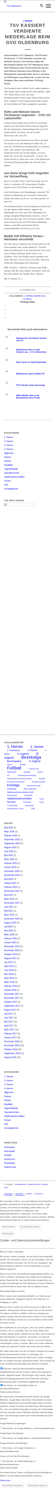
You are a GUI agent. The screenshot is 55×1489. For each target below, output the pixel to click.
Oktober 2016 (10, 1049)
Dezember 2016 (12, 1041)
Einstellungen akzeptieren (12, 1485)
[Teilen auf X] (8, 309)
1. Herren (27, 21)
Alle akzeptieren (8, 1227)
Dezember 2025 (12, 839)
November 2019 (12, 950)
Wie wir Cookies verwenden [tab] (11, 1252)
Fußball (27, 299)
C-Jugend (34, 761)
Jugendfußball (10, 469)
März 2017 (9, 1029)
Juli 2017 (8, 1013)
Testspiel (11, 802)
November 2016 (12, 1045)
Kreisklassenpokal (38, 782)
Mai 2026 (8, 827)
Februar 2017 (10, 1033)
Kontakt (7, 1155)
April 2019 (9, 966)
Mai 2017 (8, 1021)
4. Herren (8, 449)
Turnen (7, 481)
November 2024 (12, 875)
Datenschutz (10, 1167)
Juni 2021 (8, 906)
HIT (8, 775)
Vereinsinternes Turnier (15, 809)
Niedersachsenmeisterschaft (20, 792)
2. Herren (8, 441)
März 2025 (9, 859)
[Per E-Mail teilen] (8, 317)
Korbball (42, 778)
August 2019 (10, 958)
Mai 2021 (8, 910)
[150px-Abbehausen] (23, 6)
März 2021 (9, 914)
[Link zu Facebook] (48, 1190)
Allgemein (8, 453)
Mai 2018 (8, 974)
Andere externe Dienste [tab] (10, 1392)
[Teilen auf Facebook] (8, 305)
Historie (40, 772)
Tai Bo (41, 799)
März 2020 (9, 934)
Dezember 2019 (12, 946)
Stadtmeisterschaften (14, 477)
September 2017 (12, 1005)
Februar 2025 (10, 863)
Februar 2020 (10, 938)
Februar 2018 (10, 986)
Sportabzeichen (11, 473)
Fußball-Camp (34, 769)
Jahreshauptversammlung (26, 775)
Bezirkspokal (14, 761)
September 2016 (12, 1053)
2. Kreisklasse (13, 750)
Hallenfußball (11, 772)
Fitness (7, 461)
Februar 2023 (10, 887)
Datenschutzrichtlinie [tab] (9, 1468)
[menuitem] (40, 6)
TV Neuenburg (12, 805)
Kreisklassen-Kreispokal (15, 782)
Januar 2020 (10, 942)
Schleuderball (12, 795)
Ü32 (6, 484)
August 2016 (10, 1057)
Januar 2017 (10, 1037)
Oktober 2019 (10, 954)
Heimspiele (9, 1151)
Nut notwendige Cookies (30, 1227)
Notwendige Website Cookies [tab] (12, 1291)
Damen (7, 457)
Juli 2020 (8, 926)
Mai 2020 (8, 930)
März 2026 (9, 831)
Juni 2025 (8, 851)
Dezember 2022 (12, 891)
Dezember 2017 (12, 994)
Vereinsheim (29, 805)
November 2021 (12, 903)
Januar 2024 (10, 883)
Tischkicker (27, 802)
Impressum (9, 1159)
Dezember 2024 (12, 871)
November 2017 (12, 998)
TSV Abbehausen (20, 1184)
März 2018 (9, 982)
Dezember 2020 (12, 918)
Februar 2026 (10, 835)
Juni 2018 (8, 970)
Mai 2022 (8, 895)
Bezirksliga (40, 296)
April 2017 (9, 1025)
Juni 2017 (8, 1017)
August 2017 (10, 1009)
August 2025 (10, 847)
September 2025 (12, 843)
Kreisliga (13, 785)
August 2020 (10, 922)
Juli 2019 (8, 962)
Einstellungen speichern (37, 1485)
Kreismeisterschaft (33, 786)
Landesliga (11, 789)
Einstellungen (7, 1234)
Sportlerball (28, 795)
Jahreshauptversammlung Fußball (19, 778)
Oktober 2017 (10, 1002)
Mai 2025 (8, 855)
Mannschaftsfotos (30, 789)
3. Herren (8, 445)
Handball (8, 465)
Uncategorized (11, 488)
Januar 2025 (10, 867)
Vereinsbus (9, 1147)
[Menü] (47, 6)
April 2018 (9, 978)
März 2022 (9, 899)
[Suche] (40, 6)
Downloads (9, 1163)
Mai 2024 (8, 879)
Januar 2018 (10, 990)
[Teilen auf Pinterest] (8, 313)
